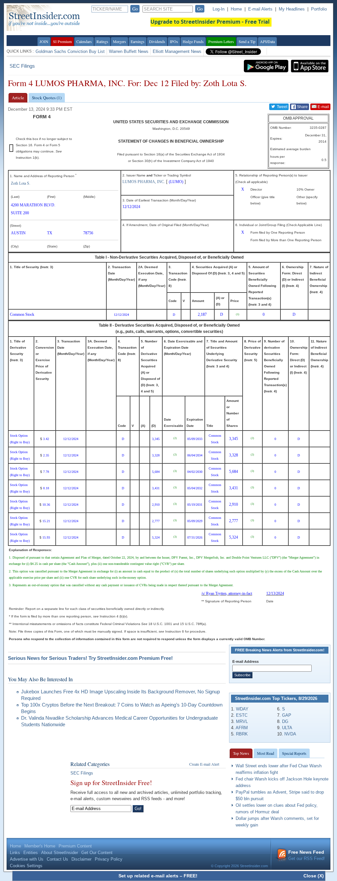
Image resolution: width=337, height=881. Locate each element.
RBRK (242, 733)
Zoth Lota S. (20, 183)
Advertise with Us (26, 859)
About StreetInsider (59, 852)
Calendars (84, 41)
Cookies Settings (26, 865)
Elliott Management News (177, 51)
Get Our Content (97, 852)
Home (236, 9)
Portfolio (319, 9)
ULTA (287, 727)
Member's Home (39, 846)
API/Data (267, 41)
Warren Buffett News (128, 51)
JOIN (43, 41)
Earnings (137, 41)
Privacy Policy (108, 859)
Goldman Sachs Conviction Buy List (70, 51)
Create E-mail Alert (204, 764)
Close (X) (313, 875)
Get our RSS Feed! (306, 855)
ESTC (241, 715)
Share (302, 106)
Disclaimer (81, 859)
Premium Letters (221, 41)
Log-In (218, 9)
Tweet (281, 106)
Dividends (157, 41)
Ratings (102, 41)
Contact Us (57, 859)
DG (285, 721)
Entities (30, 852)
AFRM (242, 727)
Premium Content (75, 846)
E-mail (323, 106)
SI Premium (62, 41)
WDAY (242, 709)
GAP (286, 715)
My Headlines (292, 9)
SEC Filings (22, 66)
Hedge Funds (193, 41)
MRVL (242, 721)
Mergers (119, 41)
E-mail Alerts (260, 9)
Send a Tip (247, 41)
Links (15, 852)
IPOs (174, 41)
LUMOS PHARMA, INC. (143, 181)
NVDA (290, 733)
